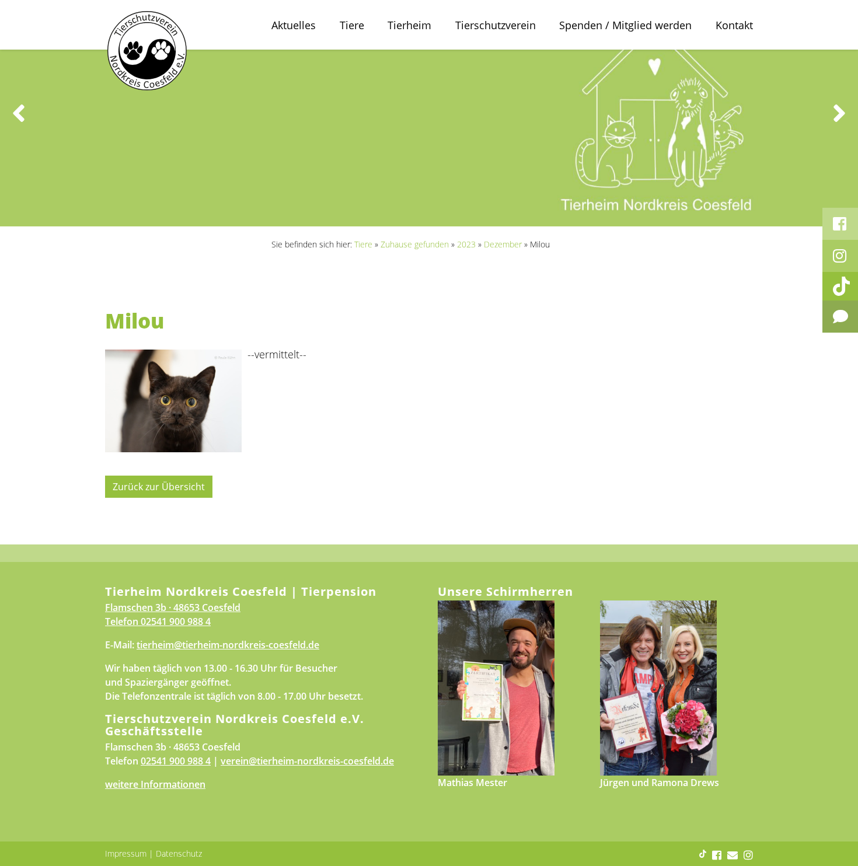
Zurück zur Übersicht (159, 486)
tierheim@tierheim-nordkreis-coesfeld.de (228, 644)
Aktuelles (293, 25)
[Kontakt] (840, 317)
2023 (466, 244)
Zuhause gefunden (415, 244)
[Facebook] (840, 224)
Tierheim (409, 25)
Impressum (126, 853)
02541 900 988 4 (176, 621)
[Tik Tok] (840, 286)
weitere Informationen (155, 784)
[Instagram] (840, 256)
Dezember (503, 244)
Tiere (352, 25)
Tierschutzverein (495, 25)
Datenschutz (179, 853)
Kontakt (734, 25)
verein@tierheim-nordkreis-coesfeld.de (307, 761)
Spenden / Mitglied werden (625, 25)
